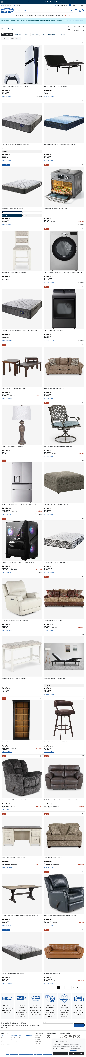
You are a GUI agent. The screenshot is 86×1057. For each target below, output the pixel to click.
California (28, 1036)
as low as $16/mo (49, 160)
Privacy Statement (38, 1054)
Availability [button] (51, 34)
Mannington (11, 29)
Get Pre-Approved (62, 5)
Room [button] (43, 34)
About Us (38, 1043)
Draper (3, 1038)
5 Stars (4, 38)
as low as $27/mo (49, 810)
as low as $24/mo (49, 282)
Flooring (59, 16)
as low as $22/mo (7, 572)
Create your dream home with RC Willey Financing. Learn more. (43, 2)
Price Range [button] (35, 34)
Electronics (39, 16)
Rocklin (27, 1038)
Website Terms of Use (24, 1054)
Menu (82, 5)
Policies (31, 1054)
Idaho (21, 1036)
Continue (79, 1025)
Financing (38, 1039)
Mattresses (50, 16)
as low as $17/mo (49, 340)
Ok (60, 1053)
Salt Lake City (8, 5)
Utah (3, 1036)
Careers (37, 1037)
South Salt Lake (5, 1044)
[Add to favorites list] (40, 42)
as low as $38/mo (49, 572)
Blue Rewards (39, 1041)
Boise (21, 1038)
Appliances (29, 16)
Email (44, 1022)
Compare (39, 96)
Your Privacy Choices (76, 1053)
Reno (13, 1040)
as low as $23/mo (7, 160)
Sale (68, 16)
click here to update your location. (73, 21)
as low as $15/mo (49, 96)
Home (7, 1054)
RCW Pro (38, 1035)
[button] (11, 1)
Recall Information (14, 1054)
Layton (3, 1040)
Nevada (14, 1036)
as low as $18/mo (7, 96)
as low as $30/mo (7, 630)
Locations (4, 1033)
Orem (2, 1042)
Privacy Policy (73, 1050)
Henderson (14, 1038)
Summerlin (14, 1042)
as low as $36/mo (7, 340)
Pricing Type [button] (61, 34)
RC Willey (4, 29)
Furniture (19, 16)
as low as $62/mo (7, 514)
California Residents (47, 1054)
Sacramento (28, 1040)
